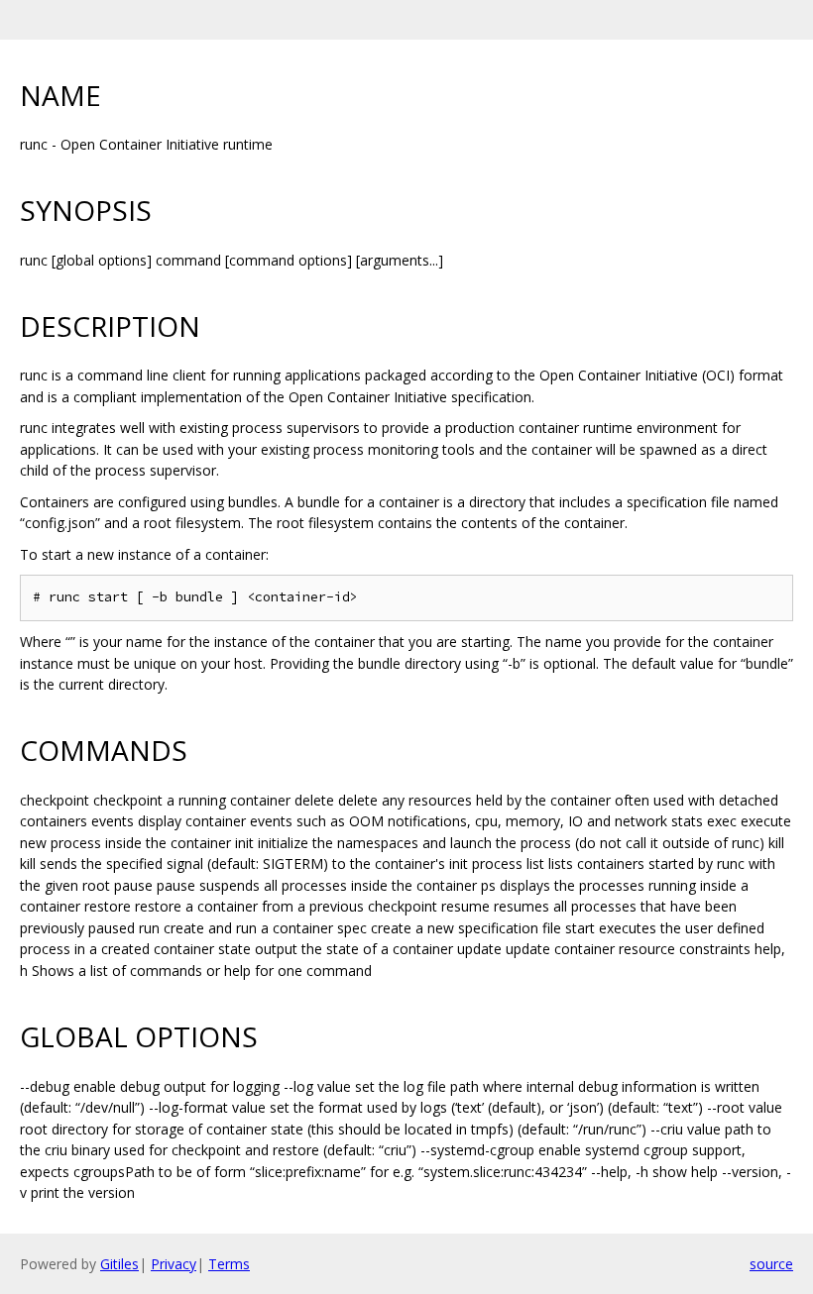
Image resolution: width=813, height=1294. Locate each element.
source (771, 1263)
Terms (229, 1263)
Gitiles (119, 1263)
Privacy (173, 1263)
